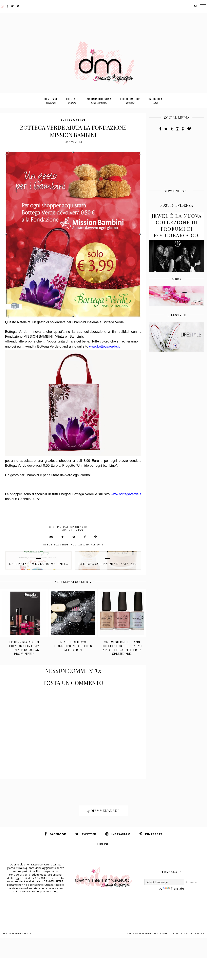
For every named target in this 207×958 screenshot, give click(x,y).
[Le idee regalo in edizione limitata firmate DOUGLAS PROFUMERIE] (24, 613)
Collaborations (130, 100)
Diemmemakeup (21, 933)
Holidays (77, 544)
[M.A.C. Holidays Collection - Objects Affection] (73, 613)
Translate (177, 888)
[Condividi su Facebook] (85, 537)
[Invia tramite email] (51, 537)
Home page (50, 100)
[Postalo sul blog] (63, 537)
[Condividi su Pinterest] (96, 537)
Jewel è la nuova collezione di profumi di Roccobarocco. (177, 225)
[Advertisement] (103, 22)
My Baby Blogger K (99, 100)
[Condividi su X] (74, 537)
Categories (156, 100)
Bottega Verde (73, 120)
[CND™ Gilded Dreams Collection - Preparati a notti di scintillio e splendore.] (122, 613)
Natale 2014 (94, 544)
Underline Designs (191, 933)
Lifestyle (72, 100)
